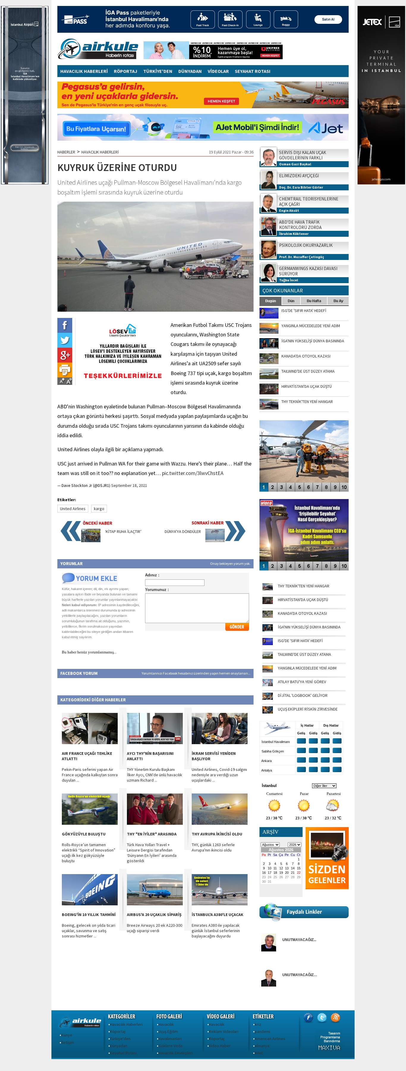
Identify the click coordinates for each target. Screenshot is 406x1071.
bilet (259, 1053)
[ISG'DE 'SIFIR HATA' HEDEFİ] (267, 643)
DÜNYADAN (190, 71)
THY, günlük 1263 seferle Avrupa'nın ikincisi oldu (213, 847)
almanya (262, 1045)
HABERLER (66, 152)
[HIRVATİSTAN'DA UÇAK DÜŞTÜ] (267, 602)
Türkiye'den (120, 1038)
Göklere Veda (170, 1045)
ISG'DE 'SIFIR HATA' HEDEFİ (300, 640)
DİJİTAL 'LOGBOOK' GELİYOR (303, 695)
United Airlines (73, 508)
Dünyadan (118, 1045)
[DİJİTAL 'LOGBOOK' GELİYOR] (267, 698)
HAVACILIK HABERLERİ (84, 71)
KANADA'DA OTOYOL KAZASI (302, 613)
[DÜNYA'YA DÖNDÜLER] (215, 540)
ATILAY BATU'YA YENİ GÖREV (302, 681)
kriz (258, 1024)
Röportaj (117, 1031)
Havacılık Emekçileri (175, 1053)
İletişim (67, 1042)
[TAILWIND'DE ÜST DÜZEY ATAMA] (267, 657)
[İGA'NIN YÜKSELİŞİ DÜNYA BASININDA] (267, 630)
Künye (66, 1035)
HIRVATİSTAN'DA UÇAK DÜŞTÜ (303, 599)
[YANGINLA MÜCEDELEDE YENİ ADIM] (267, 671)
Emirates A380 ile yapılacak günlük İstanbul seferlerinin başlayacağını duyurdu (216, 931)
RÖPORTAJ (125, 71)
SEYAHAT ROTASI (252, 71)
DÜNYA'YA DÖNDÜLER (183, 531)
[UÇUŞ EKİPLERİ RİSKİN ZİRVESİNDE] (267, 712)
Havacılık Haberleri (126, 1024)
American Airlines (270, 1038)
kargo (99, 508)
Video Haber (220, 1045)
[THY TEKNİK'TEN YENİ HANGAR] (267, 589)
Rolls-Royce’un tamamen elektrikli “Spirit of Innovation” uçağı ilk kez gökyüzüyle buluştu (88, 852)
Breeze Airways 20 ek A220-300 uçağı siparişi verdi (154, 928)
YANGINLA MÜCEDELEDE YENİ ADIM (307, 668)
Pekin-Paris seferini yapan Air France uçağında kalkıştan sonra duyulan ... (90, 775)
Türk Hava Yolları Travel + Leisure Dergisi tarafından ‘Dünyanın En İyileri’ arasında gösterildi (152, 852)
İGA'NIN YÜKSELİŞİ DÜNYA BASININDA (309, 627)
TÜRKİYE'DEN (157, 71)
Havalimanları (170, 1038)
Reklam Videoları (223, 1031)
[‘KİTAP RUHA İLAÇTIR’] (90, 540)
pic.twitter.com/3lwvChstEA (193, 473)
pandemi (262, 1031)
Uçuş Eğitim (168, 1031)
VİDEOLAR (218, 71)
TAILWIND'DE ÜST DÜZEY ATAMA (304, 654)
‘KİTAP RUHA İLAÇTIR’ (123, 531)
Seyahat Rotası (123, 1053)
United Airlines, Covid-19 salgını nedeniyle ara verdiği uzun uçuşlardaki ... (219, 775)
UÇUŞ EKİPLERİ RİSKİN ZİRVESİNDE (308, 709)
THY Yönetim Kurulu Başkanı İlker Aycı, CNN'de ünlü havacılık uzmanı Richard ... (154, 775)
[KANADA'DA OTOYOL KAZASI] (267, 616)
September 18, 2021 (129, 485)
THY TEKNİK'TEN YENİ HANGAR (303, 586)
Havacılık (166, 1024)
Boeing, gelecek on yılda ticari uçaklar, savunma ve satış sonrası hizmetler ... (88, 931)
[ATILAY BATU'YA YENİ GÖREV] (267, 684)
